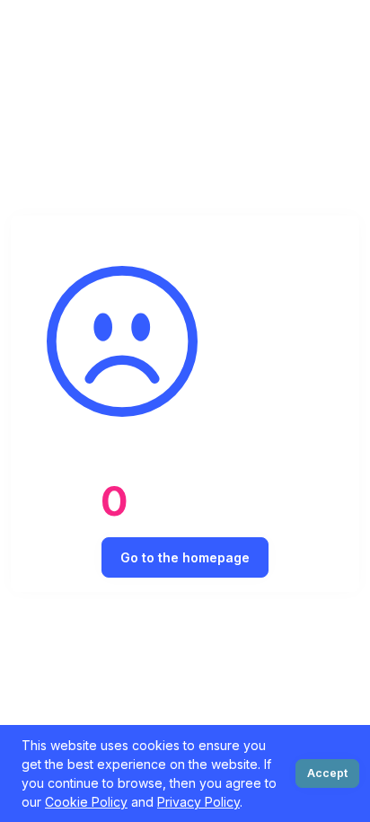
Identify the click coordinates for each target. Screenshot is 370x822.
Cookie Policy (86, 801)
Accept (327, 773)
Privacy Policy (198, 801)
